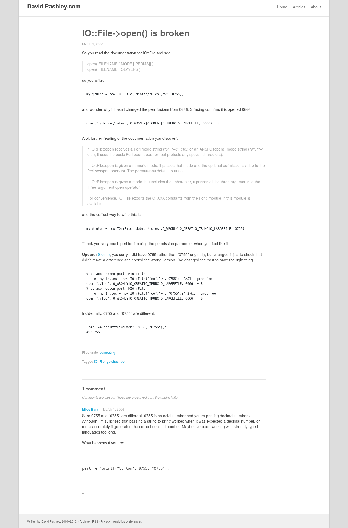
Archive (85, 521)
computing (107, 352)
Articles (299, 7)
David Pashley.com (54, 6)
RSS (95, 521)
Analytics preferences (127, 521)
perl (123, 361)
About (316, 7)
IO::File (99, 361)
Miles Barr (90, 409)
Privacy (106, 521)
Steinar (104, 254)
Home (282, 7)
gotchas (113, 361)
